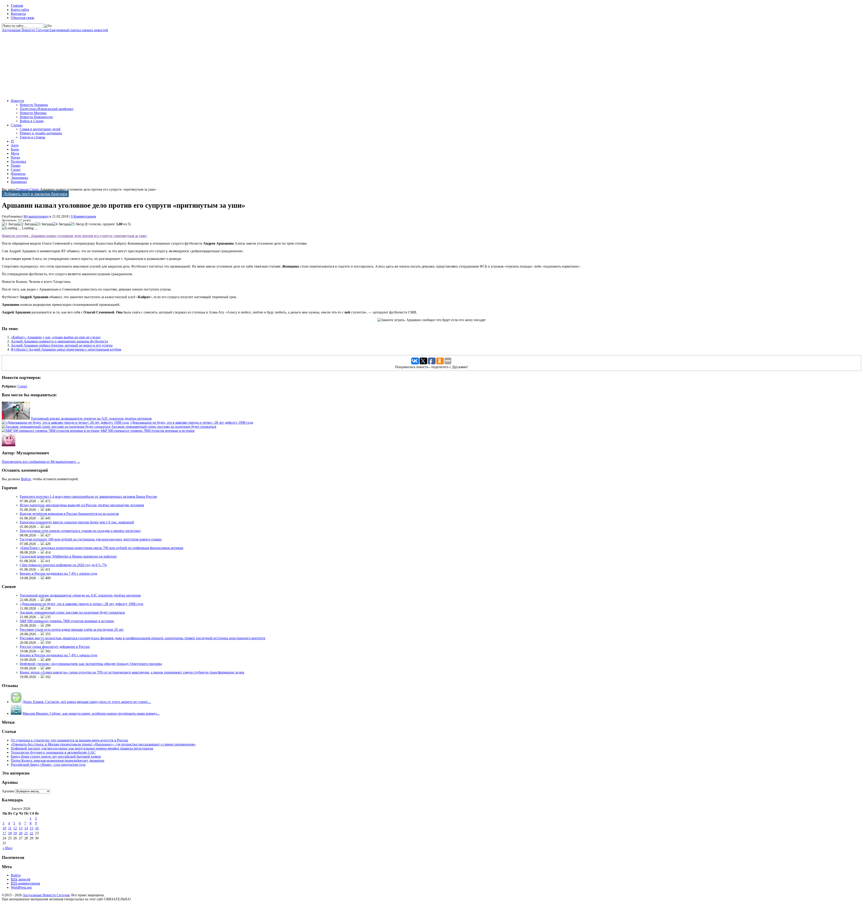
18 (10, 833)
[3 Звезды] (43, 224)
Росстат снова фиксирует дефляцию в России (55, 647)
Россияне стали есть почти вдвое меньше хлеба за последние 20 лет (72, 629)
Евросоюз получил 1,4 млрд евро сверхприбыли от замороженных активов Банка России (88, 496)
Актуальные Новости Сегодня (55, 30)
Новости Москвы (33, 113)
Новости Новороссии (36, 117)
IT (12, 141)
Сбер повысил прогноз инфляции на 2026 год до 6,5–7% (63, 565)
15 (31, 828)
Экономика (19, 178)
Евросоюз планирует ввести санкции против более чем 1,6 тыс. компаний (77, 522)
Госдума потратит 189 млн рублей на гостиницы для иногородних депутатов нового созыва (91, 539)
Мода (15, 153)
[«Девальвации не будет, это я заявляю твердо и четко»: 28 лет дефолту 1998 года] (65, 422)
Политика (18, 161)
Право (15, 165)
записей (20, 879)
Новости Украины (34, 105)
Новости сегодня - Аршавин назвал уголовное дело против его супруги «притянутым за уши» (74, 236)
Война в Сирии (32, 121)
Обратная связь (22, 18)
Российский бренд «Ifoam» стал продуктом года (48, 764)
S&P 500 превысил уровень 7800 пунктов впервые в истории (147, 430)
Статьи (16, 125)
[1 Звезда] (10, 224)
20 (20, 833)
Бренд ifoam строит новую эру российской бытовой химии (56, 756)
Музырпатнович (36, 216)
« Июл (7, 848)
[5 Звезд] (76, 224)
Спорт (15, 169)
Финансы (18, 174)
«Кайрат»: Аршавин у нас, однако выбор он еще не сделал (55, 337)
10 (4, 828)
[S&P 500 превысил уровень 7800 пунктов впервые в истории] (51, 430)
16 (37, 828)
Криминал (19, 182)
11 (9, 828)
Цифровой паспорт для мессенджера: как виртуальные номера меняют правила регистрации (82, 748)
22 (31, 833)
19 (15, 833)
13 (20, 828)
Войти (26, 479)
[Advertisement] (136, 63)
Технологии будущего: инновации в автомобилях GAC (53, 752)
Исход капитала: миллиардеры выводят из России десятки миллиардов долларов (82, 505)
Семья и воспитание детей (40, 129)
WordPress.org (21, 887)
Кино (15, 149)
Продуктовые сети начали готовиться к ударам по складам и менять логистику (80, 531)
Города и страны (32, 137)
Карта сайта (20, 9)
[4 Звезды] (60, 224)
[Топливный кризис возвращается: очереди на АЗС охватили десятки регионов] (16, 418)
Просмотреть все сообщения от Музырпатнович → (41, 462)
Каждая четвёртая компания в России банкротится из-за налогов (69, 514)
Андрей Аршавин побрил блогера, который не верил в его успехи (62, 345)
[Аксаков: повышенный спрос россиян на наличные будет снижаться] (56, 426)
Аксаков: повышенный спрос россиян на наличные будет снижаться (163, 426)
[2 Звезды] (26, 224)
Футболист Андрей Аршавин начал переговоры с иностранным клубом (66, 349)
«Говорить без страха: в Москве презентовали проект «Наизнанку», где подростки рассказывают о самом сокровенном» (103, 744)
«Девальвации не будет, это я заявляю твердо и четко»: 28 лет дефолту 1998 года (191, 422)
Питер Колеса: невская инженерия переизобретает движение (57, 760)
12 (15, 828)
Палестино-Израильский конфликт (46, 109)
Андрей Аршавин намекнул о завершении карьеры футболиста (59, 341)
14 (26, 828)
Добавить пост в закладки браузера (35, 193)
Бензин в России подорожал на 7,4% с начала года (58, 573)
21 (26, 833)
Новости (17, 101)
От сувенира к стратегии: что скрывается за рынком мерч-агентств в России (69, 740)
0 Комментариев (83, 216)
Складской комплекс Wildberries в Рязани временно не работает (68, 556)
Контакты (18, 14)
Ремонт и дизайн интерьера (41, 133)
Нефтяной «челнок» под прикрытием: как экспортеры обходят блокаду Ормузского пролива (91, 664)
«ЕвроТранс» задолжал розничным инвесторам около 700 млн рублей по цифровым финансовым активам (101, 548)
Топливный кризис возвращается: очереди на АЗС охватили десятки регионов (91, 418)
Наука (15, 157)
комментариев (25, 883)
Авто (15, 145)
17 (4, 833)
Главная (17, 5)
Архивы (8, 791)
